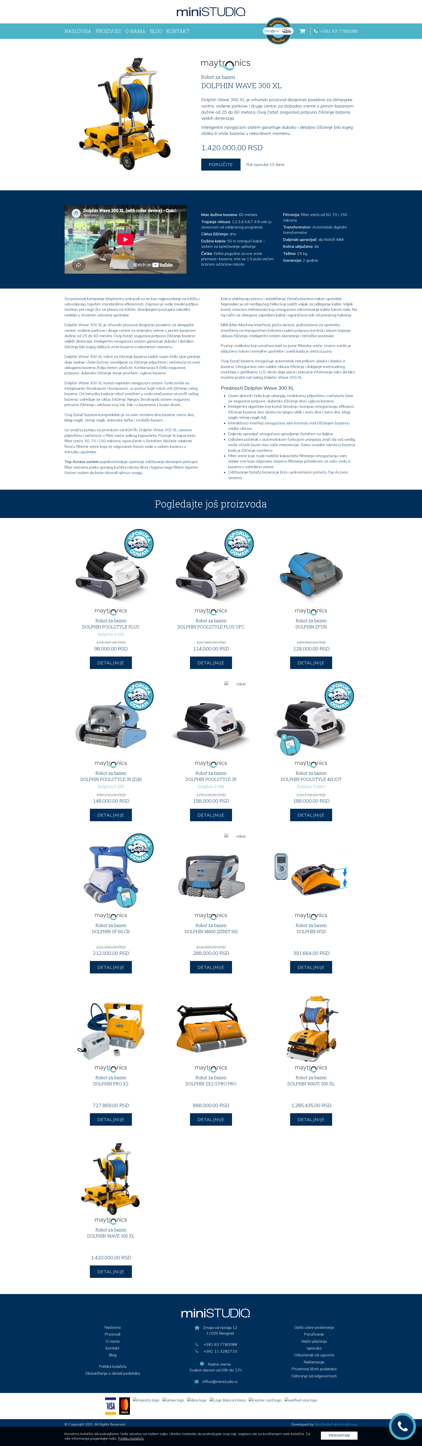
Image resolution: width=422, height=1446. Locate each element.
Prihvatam (339, 1435)
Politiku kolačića (131, 1438)
